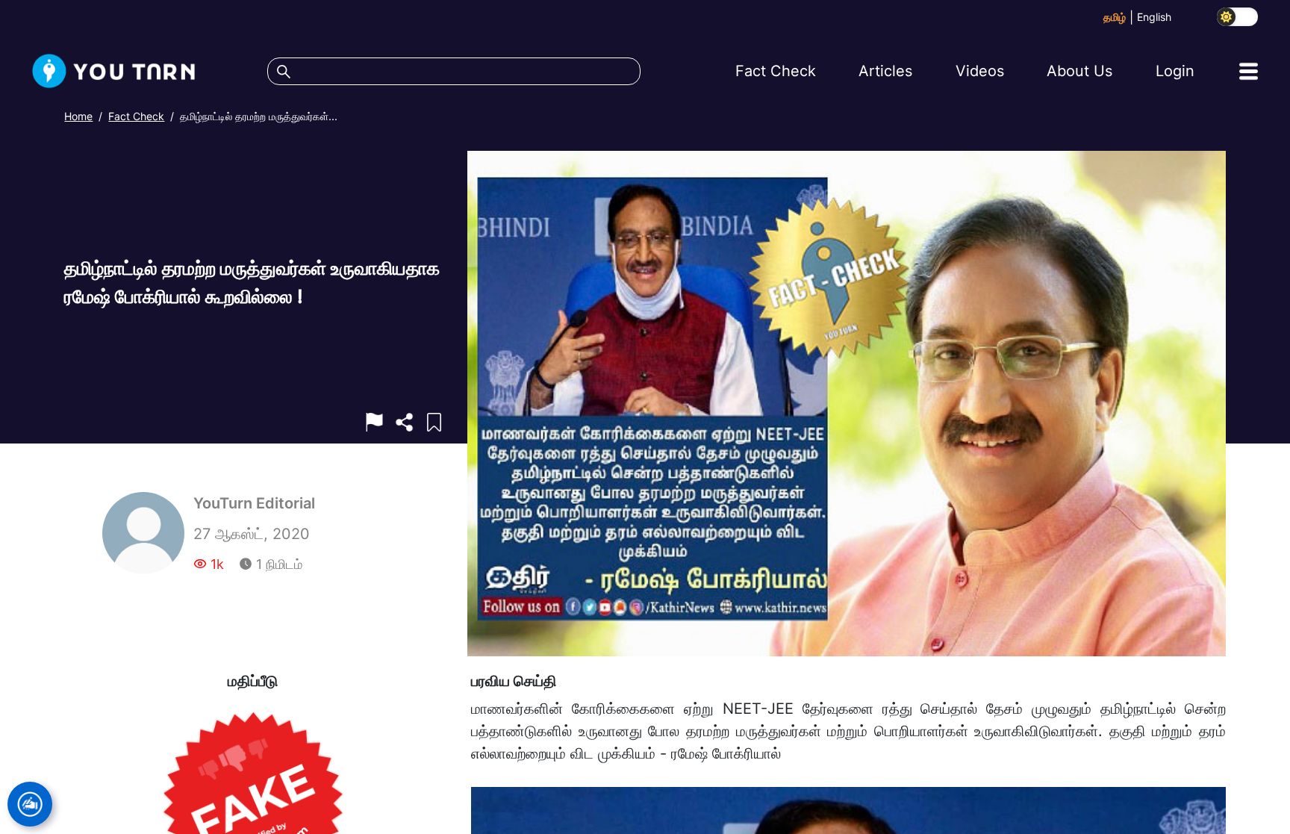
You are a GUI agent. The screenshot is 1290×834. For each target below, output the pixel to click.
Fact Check (136, 116)
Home (78, 116)
